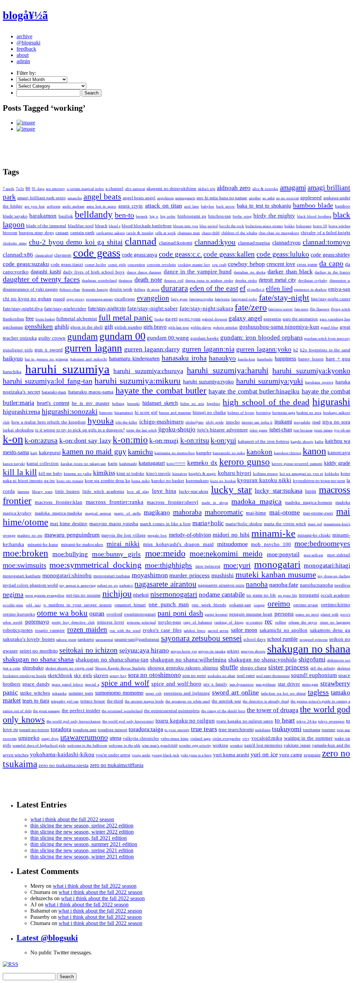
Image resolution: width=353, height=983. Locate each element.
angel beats (102, 196)
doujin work (121, 289)
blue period (209, 226)
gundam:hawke (204, 338)
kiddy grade (337, 463)
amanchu (75, 198)
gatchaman (13, 327)
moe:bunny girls (116, 554)
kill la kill (20, 472)
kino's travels (158, 473)
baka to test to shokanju (264, 206)
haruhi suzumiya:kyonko (311, 371)
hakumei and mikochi (88, 359)
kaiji (33, 453)
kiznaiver (179, 474)
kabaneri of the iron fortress (264, 441)
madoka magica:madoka (58, 513)
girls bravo (155, 327)
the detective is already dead (266, 701)
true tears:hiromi (236, 729)
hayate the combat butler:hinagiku (254, 391)
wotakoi (236, 745)
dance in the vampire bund (198, 271)
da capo (331, 263)
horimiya (263, 413)
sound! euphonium (314, 675)
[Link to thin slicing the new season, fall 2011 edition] (183, 123)
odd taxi (33, 605)
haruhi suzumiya (67, 369)
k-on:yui (223, 440)
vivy (246, 739)
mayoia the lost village (123, 535)
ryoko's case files (162, 630)
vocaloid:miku (266, 738)
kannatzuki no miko (229, 453)
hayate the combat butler (161, 391)
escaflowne (124, 298)
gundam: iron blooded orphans (261, 337)
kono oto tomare (70, 481)
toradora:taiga (146, 729)
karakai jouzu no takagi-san (83, 464)
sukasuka (59, 693)
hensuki (133, 404)
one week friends (209, 604)
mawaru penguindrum (72, 534)
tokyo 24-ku (306, 721)
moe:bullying (70, 554)
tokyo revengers (331, 721)
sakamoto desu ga (330, 630)
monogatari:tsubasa (111, 575)
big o (154, 216)
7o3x (20, 189)
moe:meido (165, 553)
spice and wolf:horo (176, 684)
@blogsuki (28, 43)
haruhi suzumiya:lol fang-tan (47, 381)
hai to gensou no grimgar (46, 359)
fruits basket (45, 319)
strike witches (35, 693)
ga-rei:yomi (190, 318)
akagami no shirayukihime (171, 188)
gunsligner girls (18, 350)
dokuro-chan (69, 289)
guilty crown (51, 338)
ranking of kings (228, 622)
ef (242, 288)
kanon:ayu (338, 452)
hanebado (265, 359)
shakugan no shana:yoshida (262, 659)
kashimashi (128, 464)
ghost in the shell (86, 327)
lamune (23, 492)
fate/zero (251, 307)
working (220, 745)
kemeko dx (202, 462)
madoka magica (256, 501)
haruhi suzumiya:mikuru (137, 380)
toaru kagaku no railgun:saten (244, 721)
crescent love (280, 264)
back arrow (225, 206)
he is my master (90, 403)
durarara (174, 288)
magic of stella (127, 513)
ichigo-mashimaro (161, 421)
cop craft (219, 265)
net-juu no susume (83, 595)
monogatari (277, 564)
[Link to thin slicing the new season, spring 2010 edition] (183, 129)
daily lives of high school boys (94, 272)
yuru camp (290, 754)
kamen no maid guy (94, 451)
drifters (139, 289)
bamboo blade (313, 205)
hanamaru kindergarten (134, 358)
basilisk (66, 216)
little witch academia (103, 491)
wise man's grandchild (160, 745)
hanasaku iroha (184, 358)
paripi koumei (216, 614)
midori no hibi (231, 534)
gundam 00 (122, 336)
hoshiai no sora (308, 413)
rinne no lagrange (335, 622)
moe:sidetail (338, 554)
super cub (153, 693)
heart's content (53, 403)
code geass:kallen (229, 254)
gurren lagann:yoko (263, 349)
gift (108, 326)
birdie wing (242, 216)
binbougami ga (192, 216)
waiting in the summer (308, 738)
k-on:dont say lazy (85, 440)
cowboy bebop (246, 263)
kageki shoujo (302, 442)
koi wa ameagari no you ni (301, 474)
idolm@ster (194, 422)
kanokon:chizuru (287, 453)
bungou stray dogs (36, 232)
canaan (62, 232)
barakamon (43, 215)
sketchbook (60, 675)
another (255, 198)
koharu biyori (235, 473)
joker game (259, 430)
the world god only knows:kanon (74, 721)
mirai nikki (123, 543)
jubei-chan (280, 430)
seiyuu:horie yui (184, 651)
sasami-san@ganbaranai (136, 639)
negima (13, 594)
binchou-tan (219, 216)
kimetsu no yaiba (77, 474)
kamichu (140, 452)
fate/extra (222, 299)
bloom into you (185, 226)
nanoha (257, 584)
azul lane (191, 206)
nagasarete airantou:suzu (221, 585)
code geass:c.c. (180, 254)
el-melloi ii (255, 289)
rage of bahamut (197, 622)
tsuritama (311, 729)
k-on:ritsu (194, 440)
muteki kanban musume (275, 574)
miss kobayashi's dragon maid (178, 544)
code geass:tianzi (67, 264)
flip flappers (319, 309)
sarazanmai (104, 640)
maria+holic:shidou (243, 523)
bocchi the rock (231, 226)
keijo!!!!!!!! (176, 464)
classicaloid (44, 255)
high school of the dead (266, 402)
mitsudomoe (232, 543)
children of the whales (239, 233)
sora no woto (194, 675)
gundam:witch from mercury (327, 338)
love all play (138, 492)
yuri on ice (264, 754)
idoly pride (215, 422)
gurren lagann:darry (152, 349)
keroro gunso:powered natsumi (297, 464)
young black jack (165, 755)
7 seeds (8, 189)
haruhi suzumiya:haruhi (228, 370)
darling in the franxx (332, 272)
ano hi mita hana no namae (221, 197)
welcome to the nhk (124, 745)
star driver (289, 684)
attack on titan (163, 205)
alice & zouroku (265, 189)
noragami (309, 595)
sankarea (86, 639)
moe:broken (25, 553)
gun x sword (48, 350)
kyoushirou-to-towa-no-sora (319, 480)
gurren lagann (93, 348)
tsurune (328, 729)
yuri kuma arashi (231, 754)
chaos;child (211, 233)
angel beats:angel (139, 197)
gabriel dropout (214, 319)
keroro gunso (244, 462)
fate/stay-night (284, 297)
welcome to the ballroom (87, 745)
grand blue (329, 327)
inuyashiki (302, 422)
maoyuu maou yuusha (113, 523)
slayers (100, 675)
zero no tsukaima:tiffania (116, 765)
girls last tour (178, 327)
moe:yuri (237, 565)
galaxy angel (245, 318)
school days (254, 639)
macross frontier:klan (58, 502)
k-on (13, 439)
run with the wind (125, 631)
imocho (233, 422)
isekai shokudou (18, 430)
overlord (114, 614)
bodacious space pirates (264, 226)
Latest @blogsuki (47, 937)
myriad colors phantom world (30, 585)
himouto (106, 413)
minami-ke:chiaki (314, 535)
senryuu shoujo (253, 651)
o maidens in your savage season (77, 604)
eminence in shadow (310, 289)
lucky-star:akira (193, 491)
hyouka (101, 420)
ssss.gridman (266, 684)
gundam (82, 336)
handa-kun (246, 359)
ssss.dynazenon (242, 684)
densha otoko (246, 280)
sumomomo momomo (119, 693)
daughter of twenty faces (41, 279)
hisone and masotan (175, 413)
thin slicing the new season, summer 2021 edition (83, 844)
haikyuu (13, 358)
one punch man (169, 604)
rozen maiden (87, 629)
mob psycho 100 (271, 544)
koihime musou (265, 474)
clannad (141, 241)
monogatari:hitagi (327, 565)
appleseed (311, 197)
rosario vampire (50, 630)
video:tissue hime (175, 739)
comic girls (117, 265)
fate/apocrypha (201, 299)
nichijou (117, 594)
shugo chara (253, 668)
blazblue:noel (81, 225)
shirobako (33, 668)
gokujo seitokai (225, 327)
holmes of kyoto (241, 413)
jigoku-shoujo (176, 429)
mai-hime (256, 513)
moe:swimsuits (24, 565)
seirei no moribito (39, 651)
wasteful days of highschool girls (38, 745)
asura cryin (130, 206)
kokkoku (332, 474)
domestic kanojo (95, 289)
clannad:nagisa (254, 243)
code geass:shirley (330, 255)
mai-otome (284, 512)
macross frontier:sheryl (172, 502)
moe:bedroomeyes (322, 543)
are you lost (34, 206)
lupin (310, 491)
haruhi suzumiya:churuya (148, 371)
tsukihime (263, 730)
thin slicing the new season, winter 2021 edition (82, 857)
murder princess (189, 575)
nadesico (126, 585)
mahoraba (187, 512)
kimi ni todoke (130, 473)
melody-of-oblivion (190, 535)
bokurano (304, 226)
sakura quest (66, 640)
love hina (164, 491)
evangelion (153, 298)
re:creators (254, 622)
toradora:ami (85, 729)
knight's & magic (202, 474)
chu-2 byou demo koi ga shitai (76, 242)
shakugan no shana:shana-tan (111, 659)
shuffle (229, 667)
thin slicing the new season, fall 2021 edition (78, 838)
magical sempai (98, 513)
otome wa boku (62, 612)
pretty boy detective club (73, 622)
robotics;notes (18, 630)
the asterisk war (226, 701)
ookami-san (240, 604)
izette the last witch (141, 430)
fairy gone (179, 299)
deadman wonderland (99, 280)
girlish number (128, 327)
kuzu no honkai (223, 481)
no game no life (261, 595)
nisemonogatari (173, 594)
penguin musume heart (250, 614)
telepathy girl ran (65, 701)
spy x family (215, 684)
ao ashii (268, 198)
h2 (295, 350)
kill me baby (50, 473)
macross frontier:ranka (114, 502)
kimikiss (104, 472)
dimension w (340, 280)
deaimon (125, 280)
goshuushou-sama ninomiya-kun (279, 327)
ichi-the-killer (126, 422)
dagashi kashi (46, 272)
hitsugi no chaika (209, 412)
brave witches (339, 226)
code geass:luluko (282, 254)
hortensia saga (283, 413)
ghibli (61, 326)
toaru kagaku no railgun (185, 720)
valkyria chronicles (141, 738)
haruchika (12, 371)
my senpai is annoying (77, 585)
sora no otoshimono (154, 674)
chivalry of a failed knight (325, 232)
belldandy (94, 214)
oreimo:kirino (335, 604)
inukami (283, 422)
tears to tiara (35, 701)
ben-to (124, 215)
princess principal (141, 622)
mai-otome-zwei (318, 513)
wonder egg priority (195, 745)
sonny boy (118, 676)
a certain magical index (85, 189)
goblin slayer (201, 327)
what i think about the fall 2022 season (72, 819)
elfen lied (279, 288)
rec (268, 621)
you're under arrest (113, 754)
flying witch (340, 309)
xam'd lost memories (263, 745)
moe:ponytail (283, 554)
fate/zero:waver (280, 309)
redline (280, 622)
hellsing (118, 404)
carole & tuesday (139, 233)
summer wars (81, 693)
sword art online (235, 692)
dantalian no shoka (249, 272)
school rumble (282, 639)
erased (59, 298)
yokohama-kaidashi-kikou (62, 754)
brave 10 (320, 226)
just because (303, 430)
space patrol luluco (67, 684)
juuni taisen (323, 430)
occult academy (335, 595)
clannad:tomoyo (326, 242)
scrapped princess (313, 640)
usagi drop (50, 739)
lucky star (231, 489)
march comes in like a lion (165, 523)
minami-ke (273, 533)
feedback (26, 49)
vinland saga (200, 739)
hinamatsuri (123, 413)
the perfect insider (81, 710)
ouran (96, 613)
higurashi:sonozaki (70, 411)
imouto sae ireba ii (257, 422)
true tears (204, 729)
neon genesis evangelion (44, 595)
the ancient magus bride (144, 701)
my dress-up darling (333, 576)
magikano (157, 512)
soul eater (246, 675)
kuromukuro (197, 480)
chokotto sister (15, 243)
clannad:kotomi (175, 243)
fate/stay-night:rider (65, 308)
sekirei (233, 651)
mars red (315, 524)
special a (92, 684)
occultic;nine (13, 605)
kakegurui (50, 452)
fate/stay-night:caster (330, 298)
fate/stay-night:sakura (206, 308)
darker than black (290, 271)
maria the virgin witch (285, 523)
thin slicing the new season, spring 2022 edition (81, 825)
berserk (142, 216)
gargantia (272, 318)
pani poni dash (180, 613)
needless (342, 585)
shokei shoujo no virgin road (69, 668)
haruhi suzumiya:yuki (269, 381)
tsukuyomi (287, 729)
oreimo (279, 603)
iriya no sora (336, 422)
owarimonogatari (140, 614)
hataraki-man (54, 392)
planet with (330, 614)
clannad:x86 (18, 254)
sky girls (83, 675)
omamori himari (129, 604)
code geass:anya (140, 255)
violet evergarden (226, 739)
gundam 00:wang (168, 338)
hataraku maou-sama (91, 392)
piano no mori (307, 614)
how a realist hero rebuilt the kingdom (48, 422)
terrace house (92, 701)
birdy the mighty (274, 215)
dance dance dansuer (144, 272)
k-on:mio (130, 440)
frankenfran (13, 318)
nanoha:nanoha (316, 585)
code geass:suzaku (26, 263)
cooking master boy (194, 265)
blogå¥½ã (25, 15)
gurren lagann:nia (208, 349)
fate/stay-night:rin (107, 308)
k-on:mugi (164, 440)
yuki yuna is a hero (196, 755)
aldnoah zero (234, 187)
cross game (307, 264)
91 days (38, 189)
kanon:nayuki (14, 464)
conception (136, 265)
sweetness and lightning (187, 693)
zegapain (312, 754)
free (30, 318)
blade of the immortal (46, 225)
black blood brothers (314, 216)
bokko (289, 226)
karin (113, 463)
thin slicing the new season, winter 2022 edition (82, 832)
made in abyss (215, 503)
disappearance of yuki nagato (30, 289)
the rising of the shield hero (223, 711)
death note (148, 279)
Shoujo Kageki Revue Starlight (120, 668)
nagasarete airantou (165, 583)
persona (284, 613)
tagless (318, 692)
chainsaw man (189, 233)
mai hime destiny (69, 523)
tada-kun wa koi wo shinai (283, 693)
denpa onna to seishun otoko (209, 280)
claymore (62, 255)
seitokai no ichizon (88, 650)
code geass (96, 253)
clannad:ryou (286, 243)
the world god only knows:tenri (128, 721)
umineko (29, 738)
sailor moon (244, 630)
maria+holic (208, 523)
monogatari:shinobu (67, 575)
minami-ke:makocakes (82, 544)
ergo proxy (76, 299)
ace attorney (55, 189)
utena (115, 738)
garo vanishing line (335, 319)
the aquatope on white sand (187, 701)
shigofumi (312, 659)
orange (259, 605)
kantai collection (43, 463)
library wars (42, 492)
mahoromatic (224, 512)
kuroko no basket (167, 480)
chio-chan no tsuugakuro (279, 233)
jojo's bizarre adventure (222, 430)
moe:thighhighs (168, 565)
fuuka (159, 319)
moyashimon (150, 575)
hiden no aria (192, 404)
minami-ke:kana (43, 544)
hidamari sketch (160, 403)
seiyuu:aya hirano (144, 650)
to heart (285, 720)
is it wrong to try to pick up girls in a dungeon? (80, 430)
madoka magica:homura (308, 502)
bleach (101, 225)
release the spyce (303, 622)
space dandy (36, 684)
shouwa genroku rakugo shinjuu (183, 668)
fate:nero (301, 309)
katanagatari (152, 463)
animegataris (185, 198)
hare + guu (338, 358)
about (23, 55)
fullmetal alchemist (76, 318)
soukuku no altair (221, 676)
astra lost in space (101, 206)
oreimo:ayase (305, 604)
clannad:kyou (214, 242)
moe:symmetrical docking (95, 564)
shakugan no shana (308, 649)
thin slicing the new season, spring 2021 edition (81, 850)
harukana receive (319, 382)
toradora (61, 729)
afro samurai (135, 189)
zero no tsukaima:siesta (64, 765)
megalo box (157, 535)
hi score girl (146, 412)
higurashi (331, 401)
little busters (67, 491)
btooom (10, 232)
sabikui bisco (194, 631)
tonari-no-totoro (34, 729)
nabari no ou (107, 585)
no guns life (287, 595)
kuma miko (140, 481)
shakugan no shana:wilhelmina (188, 659)
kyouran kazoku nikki (264, 480)
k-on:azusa (41, 440)
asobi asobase (73, 206)
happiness (285, 358)
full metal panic (126, 317)
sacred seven (218, 631)
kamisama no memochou (174, 453)
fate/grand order (244, 299)
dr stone (153, 289)
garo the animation (300, 318)
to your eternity (176, 730)
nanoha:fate (283, 584)
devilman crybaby (313, 280)
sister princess (288, 667)
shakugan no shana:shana (38, 659)
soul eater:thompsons (273, 676)
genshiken (38, 326)
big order (167, 216)
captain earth (82, 232)
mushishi (222, 575)
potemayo (37, 621)
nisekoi (141, 595)
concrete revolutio (161, 265)
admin (23, 61)
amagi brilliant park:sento (41, 197)
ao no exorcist (287, 198)
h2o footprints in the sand (325, 350)
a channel (114, 188)
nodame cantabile (222, 594)
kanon (314, 451)
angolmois (165, 198)
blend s (114, 226)
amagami (293, 187)
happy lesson (310, 358)
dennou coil (174, 280)
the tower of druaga (273, 710)
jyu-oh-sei (342, 430)
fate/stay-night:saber (152, 308)
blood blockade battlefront (147, 225)
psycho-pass (169, 622)
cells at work (165, 233)
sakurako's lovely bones (29, 639)
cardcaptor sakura (110, 233)
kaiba (319, 442)
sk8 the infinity (322, 668)
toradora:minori (112, 729)
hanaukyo (222, 358)
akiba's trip (206, 189)
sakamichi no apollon (283, 630)
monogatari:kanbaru (22, 575)
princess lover (110, 622)
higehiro (213, 404)
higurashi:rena (21, 411)
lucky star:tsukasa (278, 490)
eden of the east (214, 288)
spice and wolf (125, 683)
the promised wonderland (122, 711)
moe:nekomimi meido (226, 553)
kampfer (203, 452)
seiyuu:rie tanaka (211, 651)
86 (28, 188)
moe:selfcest (313, 555)
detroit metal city (277, 280)
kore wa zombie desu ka (107, 480)
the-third (115, 701)
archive (24, 36)
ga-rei (171, 318)
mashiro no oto (29, 535)
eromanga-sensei (99, 299)
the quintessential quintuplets (172, 710)
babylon (207, 206)
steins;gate (310, 684)
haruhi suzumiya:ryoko (208, 382)
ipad (316, 422)
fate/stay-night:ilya (23, 308)
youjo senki (141, 755)
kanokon (259, 452)
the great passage (46, 711)
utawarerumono (84, 737)
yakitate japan (297, 745)
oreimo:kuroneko (19, 614)
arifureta (53, 206)
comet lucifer (95, 265)
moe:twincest (207, 566)
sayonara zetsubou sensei (201, 638)
